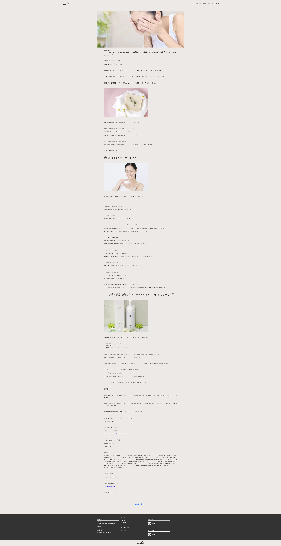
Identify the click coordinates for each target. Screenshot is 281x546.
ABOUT (200, 3)
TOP (197, 3)
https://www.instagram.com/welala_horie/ (113, 495)
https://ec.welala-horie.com (110, 486)
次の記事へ (137, 504)
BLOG (209, 3)
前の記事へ (144, 504)
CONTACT (123, 530)
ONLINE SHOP (215, 3)
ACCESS (205, 3)
